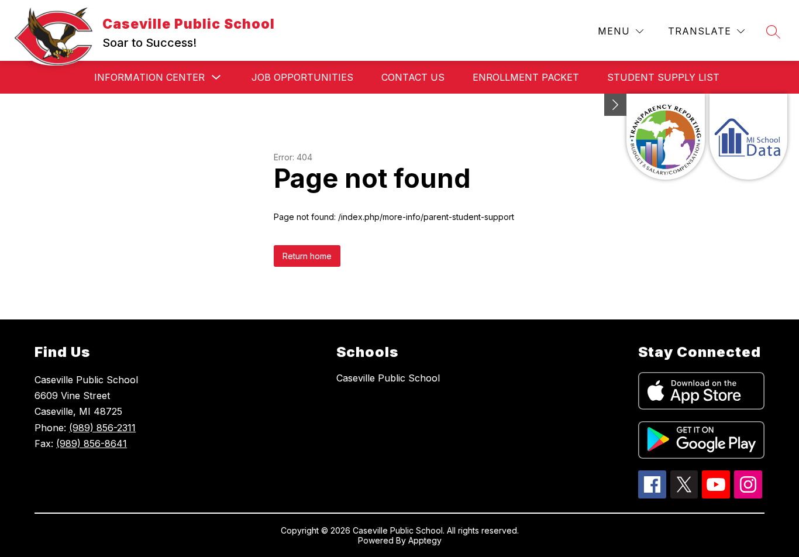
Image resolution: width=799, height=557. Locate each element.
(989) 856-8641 (91, 443)
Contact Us (413, 77)
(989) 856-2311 (102, 428)
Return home (307, 256)
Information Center (149, 77)
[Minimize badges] (615, 105)
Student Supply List (663, 77)
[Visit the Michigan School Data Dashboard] (748, 137)
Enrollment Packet (526, 77)
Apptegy (425, 540)
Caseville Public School (388, 378)
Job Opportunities (302, 77)
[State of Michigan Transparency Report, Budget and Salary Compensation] (665, 137)
